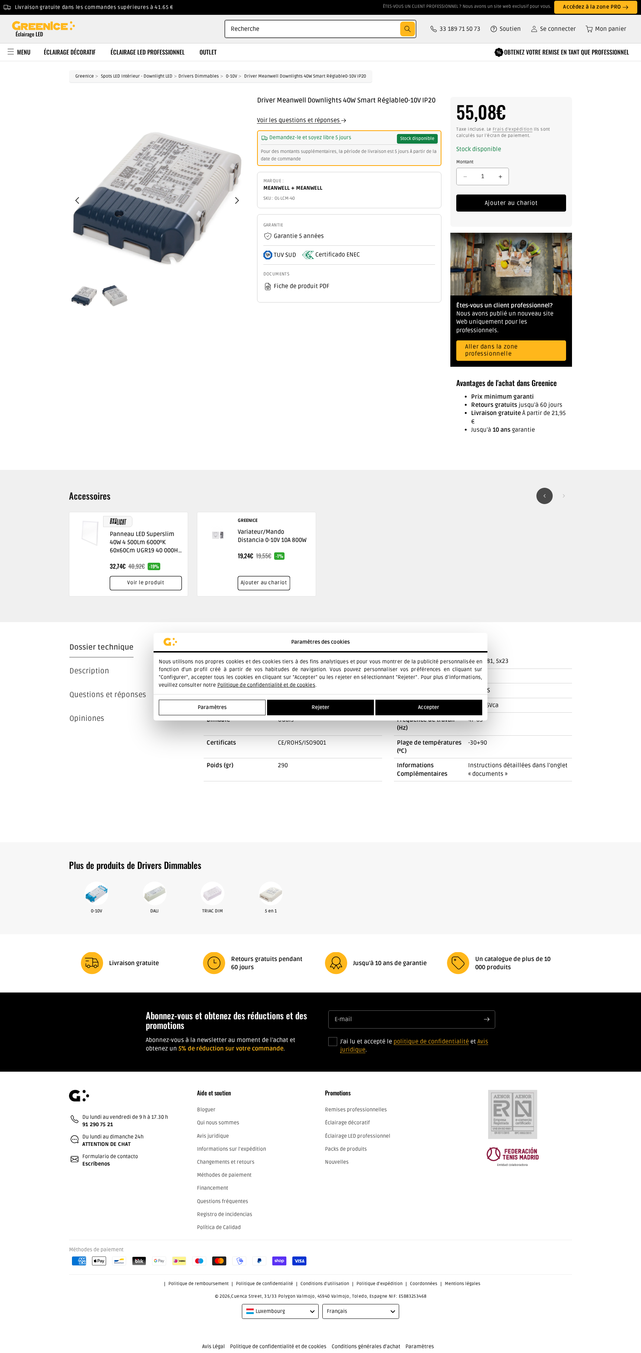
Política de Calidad (219, 1227)
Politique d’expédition (379, 1284)
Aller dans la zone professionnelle (491, 350)
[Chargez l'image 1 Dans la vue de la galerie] (84, 293)
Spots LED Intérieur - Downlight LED (136, 76)
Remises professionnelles (356, 1110)
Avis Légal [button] (213, 1346)
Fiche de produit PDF (301, 286)
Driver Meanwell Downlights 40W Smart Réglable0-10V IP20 (305, 76)
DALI (154, 911)
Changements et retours (225, 1162)
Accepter (428, 707)
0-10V (231, 76)
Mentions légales (462, 1284)
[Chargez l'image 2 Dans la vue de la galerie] (114, 293)
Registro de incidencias (224, 1214)
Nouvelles (337, 1162)
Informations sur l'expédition (231, 1149)
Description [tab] (89, 671)
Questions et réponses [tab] (107, 694)
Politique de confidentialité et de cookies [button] (278, 1346)
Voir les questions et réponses (299, 120)
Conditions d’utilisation (324, 1284)
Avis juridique (213, 1136)
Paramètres (212, 707)
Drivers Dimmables (198, 76)
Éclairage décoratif (347, 1123)
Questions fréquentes (222, 1201)
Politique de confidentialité (264, 1284)
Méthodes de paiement (224, 1175)
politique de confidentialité (431, 1041)
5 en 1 (271, 911)
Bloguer (206, 1110)
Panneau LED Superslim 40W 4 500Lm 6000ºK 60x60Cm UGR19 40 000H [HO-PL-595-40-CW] (144, 542)
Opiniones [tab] (86, 718)
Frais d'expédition (512, 129)
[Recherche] (407, 29)
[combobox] (320, 29)
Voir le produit (145, 582)
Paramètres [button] (419, 1346)
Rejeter (321, 707)
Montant (464, 162)
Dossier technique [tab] (101, 647)
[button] (603, 29)
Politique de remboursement (198, 1284)
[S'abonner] (487, 1019)
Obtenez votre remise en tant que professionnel (566, 52)
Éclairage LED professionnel (357, 1136)
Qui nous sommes (218, 1123)
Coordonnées (423, 1284)
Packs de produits (346, 1149)
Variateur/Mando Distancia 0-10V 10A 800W (272, 536)
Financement (212, 1188)
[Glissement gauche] (544, 496)
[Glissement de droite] (564, 496)
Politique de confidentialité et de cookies (266, 685)
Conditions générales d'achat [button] (366, 1346)
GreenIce (84, 76)
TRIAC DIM (212, 911)
